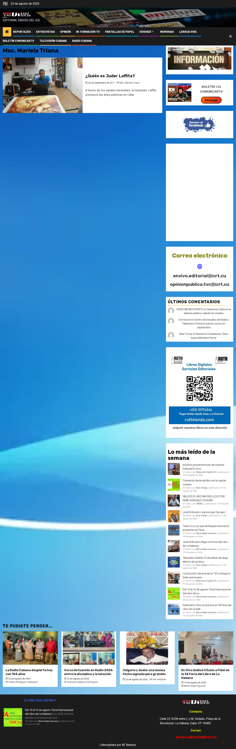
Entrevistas (45, 31)
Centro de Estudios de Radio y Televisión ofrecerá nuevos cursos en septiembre (205, 323)
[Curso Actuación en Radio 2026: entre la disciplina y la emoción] (88, 648)
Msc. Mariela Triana (129, 83)
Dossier (145, 31)
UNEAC (199, 504)
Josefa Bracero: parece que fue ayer (204, 512)
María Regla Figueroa (206, 533)
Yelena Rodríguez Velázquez (23, 682)
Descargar (211, 100)
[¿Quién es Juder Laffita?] (43, 85)
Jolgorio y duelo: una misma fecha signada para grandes (144, 672)
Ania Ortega (201, 488)
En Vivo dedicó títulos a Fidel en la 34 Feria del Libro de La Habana (205, 674)
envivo (5, 17)
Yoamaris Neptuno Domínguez (82, 682)
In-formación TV (88, 31)
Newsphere (108, 745)
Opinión (65, 31)
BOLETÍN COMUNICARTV (18, 41)
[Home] (7, 32)
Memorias (167, 31)
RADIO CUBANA (82, 41)
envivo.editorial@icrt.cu (199, 275)
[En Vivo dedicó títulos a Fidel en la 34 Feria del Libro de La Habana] (205, 648)
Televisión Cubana (53, 41)
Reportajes (22, 31)
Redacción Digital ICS (206, 472)
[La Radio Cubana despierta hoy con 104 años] (30, 648)
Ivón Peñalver (159, 679)
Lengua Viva (188, 31)
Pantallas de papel (119, 31)
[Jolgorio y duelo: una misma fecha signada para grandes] (147, 648)
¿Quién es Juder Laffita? (110, 75)
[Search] (230, 36)
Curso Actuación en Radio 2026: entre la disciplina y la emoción (88, 672)
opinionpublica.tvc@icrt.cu (199, 284)
